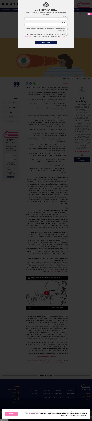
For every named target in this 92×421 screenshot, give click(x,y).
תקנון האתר (28, 36)
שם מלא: (63, 16)
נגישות (5, 420)
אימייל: (64, 22)
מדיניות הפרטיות (33, 414)
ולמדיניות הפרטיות (60, 38)
